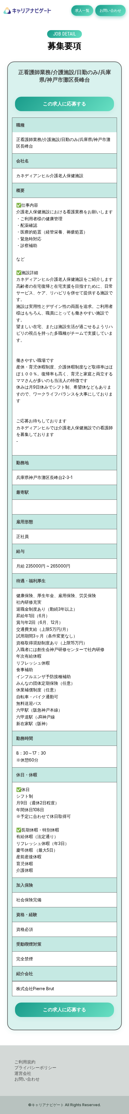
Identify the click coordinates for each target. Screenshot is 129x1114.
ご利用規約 (24, 1061)
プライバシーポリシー (35, 1067)
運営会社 (22, 1073)
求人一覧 (82, 10)
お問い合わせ (110, 10)
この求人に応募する (64, 104)
